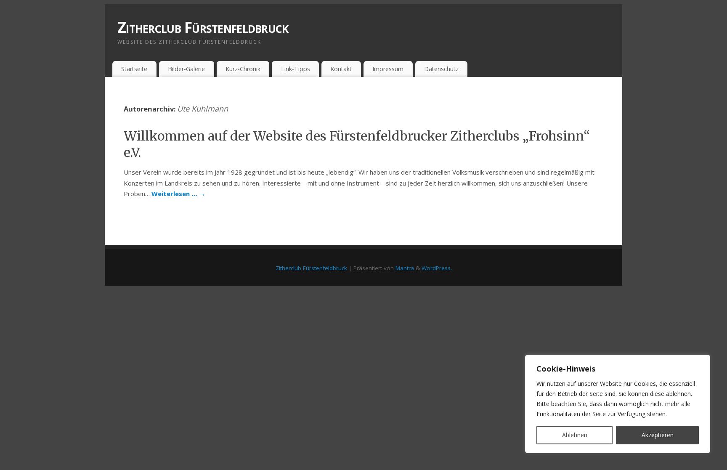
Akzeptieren (658, 435)
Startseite (134, 69)
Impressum (387, 69)
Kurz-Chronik (243, 69)
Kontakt (341, 69)
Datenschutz (441, 69)
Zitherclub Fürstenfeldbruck (203, 27)
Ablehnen (574, 435)
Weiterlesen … (178, 193)
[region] (617, 404)
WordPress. (437, 268)
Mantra (404, 268)
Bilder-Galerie (186, 69)
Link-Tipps (295, 69)
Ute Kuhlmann (202, 109)
